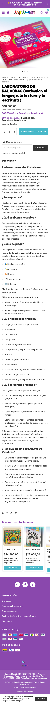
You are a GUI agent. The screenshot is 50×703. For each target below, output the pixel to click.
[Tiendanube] (25, 691)
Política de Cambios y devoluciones (19, 616)
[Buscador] (42, 12)
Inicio (4, 78)
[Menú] (4, 12)
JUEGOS (12, 78)
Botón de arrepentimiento (25, 687)
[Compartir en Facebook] (7, 512)
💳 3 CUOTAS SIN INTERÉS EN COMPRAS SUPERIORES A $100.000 (25, 4)
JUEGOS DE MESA (26, 78)
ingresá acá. (25, 684)
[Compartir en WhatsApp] (3, 512)
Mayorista (7, 621)
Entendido (41, 699)
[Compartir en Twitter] (11, 512)
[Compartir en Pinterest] (16, 512)
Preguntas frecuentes (12, 606)
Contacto (6, 601)
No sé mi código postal (14, 153)
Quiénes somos (9, 611)
